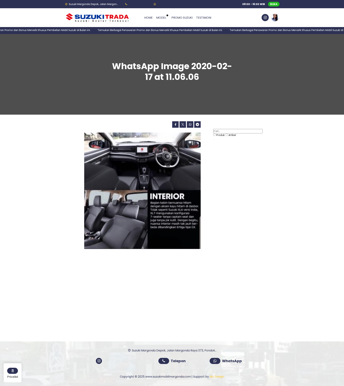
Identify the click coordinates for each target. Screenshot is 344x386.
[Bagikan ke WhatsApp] (190, 124)
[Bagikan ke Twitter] (183, 124)
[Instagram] (265, 18)
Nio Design (217, 377)
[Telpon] (164, 361)
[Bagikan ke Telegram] (197, 124)
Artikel (232, 135)
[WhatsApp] (216, 361)
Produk (220, 135)
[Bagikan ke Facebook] (175, 124)
